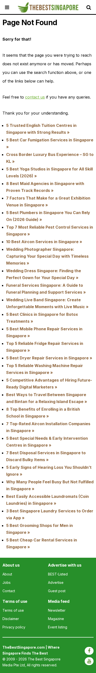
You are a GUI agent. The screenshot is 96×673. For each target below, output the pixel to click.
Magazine (56, 619)
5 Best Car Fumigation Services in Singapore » (49, 143)
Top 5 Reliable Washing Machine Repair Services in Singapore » (44, 369)
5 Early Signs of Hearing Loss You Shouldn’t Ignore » (49, 471)
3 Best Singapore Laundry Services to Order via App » (49, 514)
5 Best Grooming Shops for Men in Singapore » (39, 529)
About (7, 574)
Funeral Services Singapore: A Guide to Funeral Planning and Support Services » (46, 289)
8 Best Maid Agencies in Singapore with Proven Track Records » (45, 187)
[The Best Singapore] (48, 7)
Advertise (56, 582)
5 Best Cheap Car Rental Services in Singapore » (41, 543)
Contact (8, 591)
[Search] (90, 7)
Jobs (6, 582)
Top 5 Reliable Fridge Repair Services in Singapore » (44, 347)
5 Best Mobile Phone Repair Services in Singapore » (44, 332)
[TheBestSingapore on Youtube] (89, 661)
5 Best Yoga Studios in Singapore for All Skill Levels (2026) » (49, 172)
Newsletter (56, 610)
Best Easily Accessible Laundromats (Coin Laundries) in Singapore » (47, 500)
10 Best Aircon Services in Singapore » (44, 241)
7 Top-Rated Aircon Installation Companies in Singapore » (48, 427)
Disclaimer (10, 619)
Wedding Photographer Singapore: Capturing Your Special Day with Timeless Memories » (47, 256)
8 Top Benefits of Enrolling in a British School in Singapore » (43, 413)
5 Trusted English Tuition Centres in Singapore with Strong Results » (41, 129)
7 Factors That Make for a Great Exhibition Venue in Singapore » (48, 201)
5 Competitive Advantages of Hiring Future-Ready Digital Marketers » (49, 383)
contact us (35, 97)
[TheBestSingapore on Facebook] (89, 651)
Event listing (57, 627)
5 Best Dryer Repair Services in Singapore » (49, 357)
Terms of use (13, 610)
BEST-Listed (58, 574)
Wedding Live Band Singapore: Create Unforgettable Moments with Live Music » (47, 303)
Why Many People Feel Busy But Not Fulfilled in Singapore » (50, 485)
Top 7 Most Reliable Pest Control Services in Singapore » (49, 230)
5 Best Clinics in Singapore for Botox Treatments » (42, 318)
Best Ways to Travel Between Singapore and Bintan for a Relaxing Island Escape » (46, 398)
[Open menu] (11, 7)
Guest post (56, 591)
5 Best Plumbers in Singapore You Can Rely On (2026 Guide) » (48, 216)
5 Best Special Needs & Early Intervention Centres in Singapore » (47, 442)
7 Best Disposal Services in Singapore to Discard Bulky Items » (46, 456)
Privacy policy (13, 627)
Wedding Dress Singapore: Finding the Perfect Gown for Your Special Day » (43, 274)
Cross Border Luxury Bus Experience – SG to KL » (50, 158)
